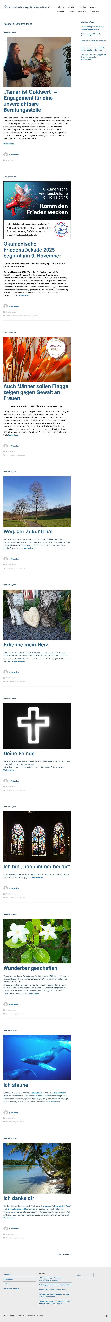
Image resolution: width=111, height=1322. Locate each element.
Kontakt (70, 12)
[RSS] (106, 1315)
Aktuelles (82, 7)
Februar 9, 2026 (9, 32)
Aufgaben (60, 7)
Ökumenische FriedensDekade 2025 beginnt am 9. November (32, 249)
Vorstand (60, 12)
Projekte (71, 7)
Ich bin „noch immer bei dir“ (36, 866)
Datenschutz (95, 12)
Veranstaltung (34, 316)
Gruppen (93, 7)
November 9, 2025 (10, 177)
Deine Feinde (19, 753)
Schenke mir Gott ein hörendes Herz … (52, 1290)
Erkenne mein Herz (25, 644)
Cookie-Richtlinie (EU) (11, 1289)
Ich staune (15, 1084)
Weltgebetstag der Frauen (15, 568)
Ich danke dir (18, 1197)
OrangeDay (10, 455)
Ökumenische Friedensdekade (17, 316)
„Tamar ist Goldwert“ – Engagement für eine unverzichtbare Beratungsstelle (30, 100)
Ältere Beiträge (63, 1254)
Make (12, 1315)
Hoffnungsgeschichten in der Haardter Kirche (55, 1285)
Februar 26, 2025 (10, 472)
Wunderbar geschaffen (30, 967)
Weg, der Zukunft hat (28, 531)
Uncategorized (11, 160)
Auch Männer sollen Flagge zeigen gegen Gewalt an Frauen (35, 391)
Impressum (82, 12)
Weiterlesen (8, 143)
